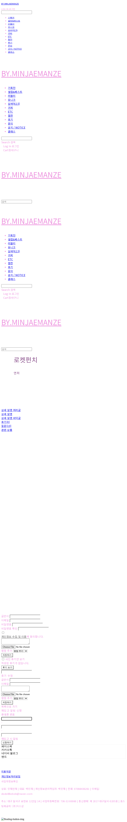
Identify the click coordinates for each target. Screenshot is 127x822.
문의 (10, 45)
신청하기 (7, 742)
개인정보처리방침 (11, 776)
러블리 (11, 23)
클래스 (11, 52)
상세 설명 (6, 414)
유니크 (11, 27)
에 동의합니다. (22, 636)
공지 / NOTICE (15, 48)
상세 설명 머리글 (11, 410)
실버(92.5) (13, 30)
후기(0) (5, 422)
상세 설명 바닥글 (11, 418)
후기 (10, 42)
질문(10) (6, 426)
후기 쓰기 (7, 667)
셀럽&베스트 (14, 20)
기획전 (11, 17)
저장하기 (7, 655)
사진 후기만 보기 (15, 659)
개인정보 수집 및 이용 (14, 636)
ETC (10, 36)
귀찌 (10, 33)
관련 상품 (6, 430)
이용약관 (6, 771)
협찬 (10, 39)
